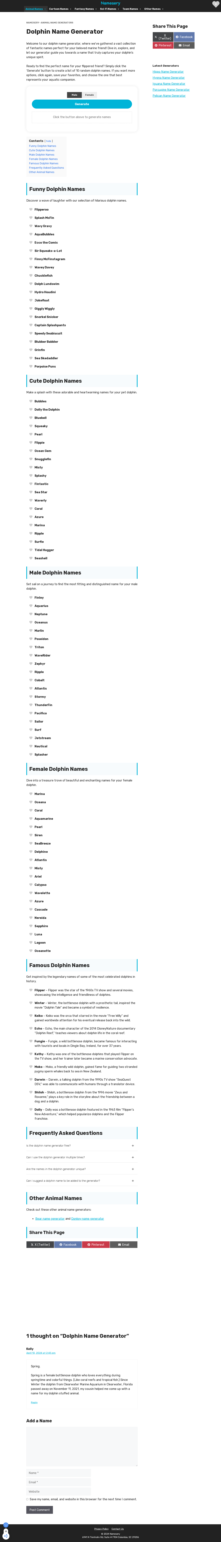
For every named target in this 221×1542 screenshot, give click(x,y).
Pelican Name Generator (169, 95)
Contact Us (118, 1529)
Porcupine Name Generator (171, 89)
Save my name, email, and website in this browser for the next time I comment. (83, 1499)
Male (74, 95)
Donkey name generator (87, 1218)
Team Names (130, 9)
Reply (34, 1402)
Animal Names (34, 9)
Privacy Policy (101, 1529)
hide (48, 141)
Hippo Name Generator (168, 71)
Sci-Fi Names (108, 9)
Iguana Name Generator (169, 83)
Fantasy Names (84, 9)
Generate (82, 104)
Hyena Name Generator (169, 77)
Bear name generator (50, 1218)
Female (89, 95)
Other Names (152, 9)
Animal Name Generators (57, 22)
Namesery (110, 3)
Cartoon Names (58, 9)
